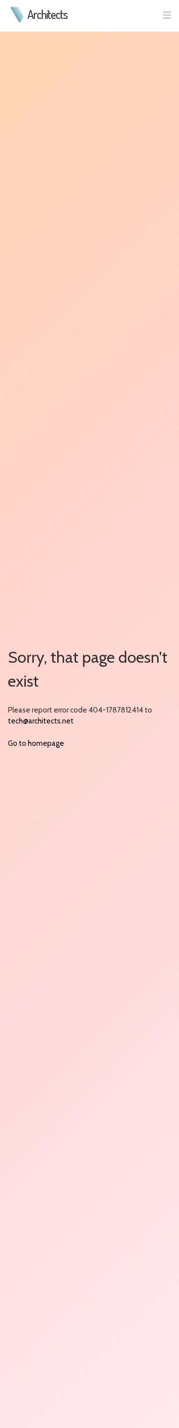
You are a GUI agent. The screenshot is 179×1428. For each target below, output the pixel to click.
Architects (47, 14)
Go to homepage (36, 743)
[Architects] (17, 19)
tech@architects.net (41, 720)
